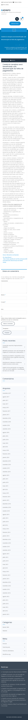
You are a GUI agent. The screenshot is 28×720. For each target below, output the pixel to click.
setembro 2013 (7, 550)
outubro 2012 (6, 589)
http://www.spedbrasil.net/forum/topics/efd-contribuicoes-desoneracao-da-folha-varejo (15, 260)
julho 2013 (5, 557)
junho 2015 (6, 482)
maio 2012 (5, 607)
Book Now (15, 23)
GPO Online (5, 4)
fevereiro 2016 (6, 454)
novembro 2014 (7, 507)
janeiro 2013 (6, 578)
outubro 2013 (6, 546)
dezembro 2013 (7, 539)
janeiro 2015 (6, 500)
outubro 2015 (6, 468)
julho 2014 (5, 518)
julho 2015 (5, 479)
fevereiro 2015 (6, 496)
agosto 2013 (6, 553)
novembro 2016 (7, 421)
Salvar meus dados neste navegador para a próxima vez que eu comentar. (13, 319)
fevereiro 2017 (6, 411)
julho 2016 (5, 436)
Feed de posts (6, 647)
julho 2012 (5, 600)
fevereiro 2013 (6, 575)
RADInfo (22, 45)
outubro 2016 (6, 425)
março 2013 (6, 571)
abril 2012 (5, 610)
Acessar (5, 643)
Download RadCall (7, 2)
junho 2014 (6, 521)
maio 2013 (5, 564)
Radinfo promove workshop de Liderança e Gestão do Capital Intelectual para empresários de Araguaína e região (13, 700)
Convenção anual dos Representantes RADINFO (14, 672)
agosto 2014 (6, 514)
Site (2, 309)
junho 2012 (6, 603)
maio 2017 (5, 404)
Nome (3, 295)
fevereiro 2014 (6, 532)
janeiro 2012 (6, 614)
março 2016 (6, 450)
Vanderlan (6, 60)
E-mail (3, 302)
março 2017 (6, 407)
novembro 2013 (7, 543)
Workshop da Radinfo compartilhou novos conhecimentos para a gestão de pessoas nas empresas (14, 357)
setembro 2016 (7, 429)
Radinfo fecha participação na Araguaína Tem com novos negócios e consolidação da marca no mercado (13, 369)
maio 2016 (5, 443)
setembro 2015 (7, 471)
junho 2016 (6, 439)
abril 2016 (5, 446)
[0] (22, 19)
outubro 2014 (6, 511)
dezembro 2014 (7, 503)
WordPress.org (6, 654)
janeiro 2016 (6, 457)
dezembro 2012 (7, 582)
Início (16, 45)
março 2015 (6, 493)
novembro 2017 (7, 393)
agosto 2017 (6, 396)
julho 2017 (5, 400)
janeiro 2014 (6, 536)
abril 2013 (5, 568)
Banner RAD (6, 627)
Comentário (4, 281)
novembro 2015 (7, 464)
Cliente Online (18, 2)
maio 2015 (5, 486)
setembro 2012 (7, 593)
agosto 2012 (6, 596)
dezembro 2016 (7, 418)
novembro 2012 (7, 585)
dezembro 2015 (7, 461)
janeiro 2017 (6, 414)
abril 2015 (5, 489)
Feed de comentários (8, 650)
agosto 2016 (6, 432)
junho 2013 (6, 561)
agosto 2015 (6, 475)
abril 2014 (5, 525)
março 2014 (6, 528)
